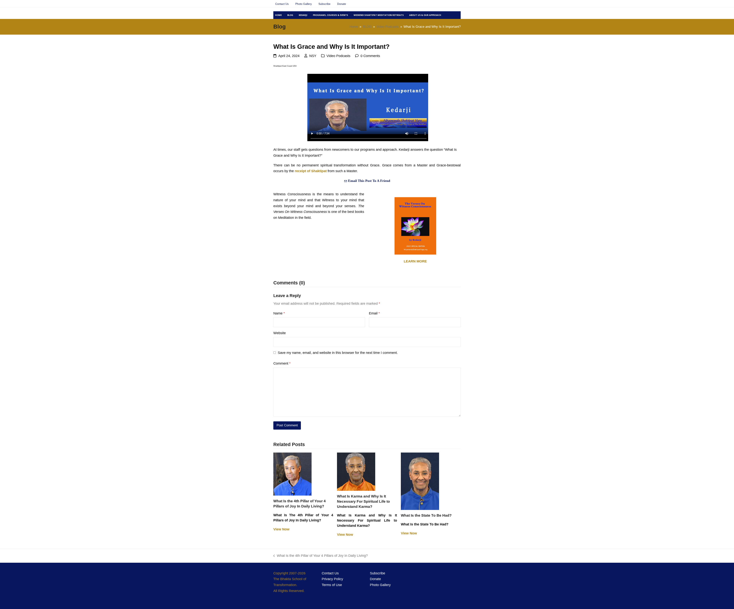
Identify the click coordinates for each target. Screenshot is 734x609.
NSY (312, 56)
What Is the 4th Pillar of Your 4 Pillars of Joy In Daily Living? (320, 556)
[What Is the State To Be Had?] (420, 481)
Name (279, 313)
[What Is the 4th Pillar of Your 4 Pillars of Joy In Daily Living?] (292, 474)
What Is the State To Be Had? (426, 515)
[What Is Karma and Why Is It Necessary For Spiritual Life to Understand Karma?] (356, 471)
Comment (282, 363)
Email (374, 313)
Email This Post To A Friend (368, 181)
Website (279, 333)
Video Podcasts (338, 56)
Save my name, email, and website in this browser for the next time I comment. (338, 353)
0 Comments (370, 56)
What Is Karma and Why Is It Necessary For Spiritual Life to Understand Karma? (363, 501)
